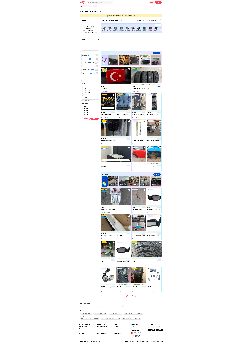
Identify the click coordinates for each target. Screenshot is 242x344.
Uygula (94, 118)
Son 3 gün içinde (87, 90)
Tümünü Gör (157, 53)
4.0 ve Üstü (86, 112)
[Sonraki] (161, 29)
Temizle (86, 118)
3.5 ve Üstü (86, 110)
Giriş (151, 2)
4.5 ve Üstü (86, 114)
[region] (131, 29)
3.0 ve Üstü (86, 108)
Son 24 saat (86, 88)
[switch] (96, 55)
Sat (159, 2)
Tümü (85, 86)
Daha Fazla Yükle (131, 295)
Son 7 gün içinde (87, 92)
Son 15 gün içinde (87, 94)
